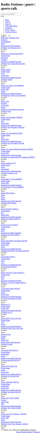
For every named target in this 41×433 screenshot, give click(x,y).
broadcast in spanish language (11, 185)
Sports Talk (5, 76)
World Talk (5, 340)
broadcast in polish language (10, 342)
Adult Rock (5, 386)
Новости (37, 432)
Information (5, 169)
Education (4, 58)
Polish (3, 338)
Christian (4, 60)
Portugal (4, 103)
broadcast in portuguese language (12, 109)
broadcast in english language (11, 62)
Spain (3, 195)
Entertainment (5, 42)
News (3, 74)
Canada (3, 400)
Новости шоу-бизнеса (24, 432)
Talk (2, 121)
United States (5, 56)
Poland (3, 336)
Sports (3, 91)
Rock (3, 44)
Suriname (4, 40)
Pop (2, 213)
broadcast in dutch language (10, 46)
